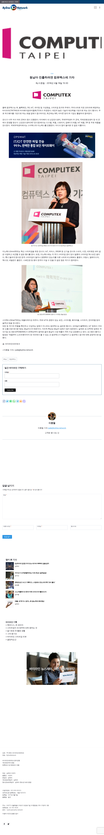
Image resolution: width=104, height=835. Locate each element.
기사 (52, 73)
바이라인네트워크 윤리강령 (11, 760)
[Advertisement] (52, 465)
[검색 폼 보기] (95, 7)
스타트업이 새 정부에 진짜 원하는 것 (22, 628)
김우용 (17, 594)
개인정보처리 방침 (8, 763)
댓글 (5, 495)
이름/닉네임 (7, 526)
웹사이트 (73, 526)
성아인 (17, 575)
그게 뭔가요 (12, 634)
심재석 (17, 566)
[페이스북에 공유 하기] (4, 401)
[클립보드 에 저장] (24, 401)
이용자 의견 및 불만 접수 (10, 813)
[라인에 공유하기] (10, 401)
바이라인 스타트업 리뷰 (17, 637)
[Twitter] (8, 824)
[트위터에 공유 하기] (7, 401)
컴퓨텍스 (12, 359)
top (5, 359)
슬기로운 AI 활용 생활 (16, 631)
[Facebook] (4, 824)
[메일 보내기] (21, 401)
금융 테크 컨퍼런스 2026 (10, 2)
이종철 (42, 83)
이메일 (7, 372)
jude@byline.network (57, 428)
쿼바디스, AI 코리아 (15, 625)
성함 (6, 381)
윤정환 (17, 585)
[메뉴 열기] (100, 7)
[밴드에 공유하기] (14, 401)
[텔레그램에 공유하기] (17, 401)
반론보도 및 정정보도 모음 (10, 765)
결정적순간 (11, 640)
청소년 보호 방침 (25, 782)
